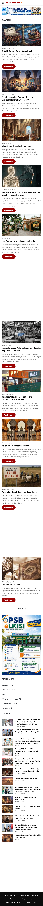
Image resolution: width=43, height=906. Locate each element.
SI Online (35, 895)
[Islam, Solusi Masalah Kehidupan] (21, 130)
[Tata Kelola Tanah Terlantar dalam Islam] (21, 476)
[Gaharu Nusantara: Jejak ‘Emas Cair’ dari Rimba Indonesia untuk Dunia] (7, 772)
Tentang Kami (15, 899)
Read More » (8, 66)
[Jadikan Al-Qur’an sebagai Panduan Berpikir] (7, 809)
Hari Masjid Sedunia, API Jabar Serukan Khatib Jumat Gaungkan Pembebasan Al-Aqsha (26, 827)
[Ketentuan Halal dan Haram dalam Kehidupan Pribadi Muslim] (21, 381)
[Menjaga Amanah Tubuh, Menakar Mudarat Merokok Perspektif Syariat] (21, 176)
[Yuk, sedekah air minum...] (21, 11)
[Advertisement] (21, 288)
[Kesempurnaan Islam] (21, 568)
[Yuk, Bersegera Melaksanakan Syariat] (21, 225)
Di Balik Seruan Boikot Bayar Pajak (17, 51)
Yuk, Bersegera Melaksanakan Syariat (18, 241)
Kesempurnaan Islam (11, 585)
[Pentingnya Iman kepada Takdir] (7, 781)
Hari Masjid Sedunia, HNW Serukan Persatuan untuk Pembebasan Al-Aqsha (27, 751)
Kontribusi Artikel (30, 902)
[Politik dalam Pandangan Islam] (21, 430)
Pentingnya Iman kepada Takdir (26, 778)
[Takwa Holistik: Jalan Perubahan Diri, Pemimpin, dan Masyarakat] (7, 819)
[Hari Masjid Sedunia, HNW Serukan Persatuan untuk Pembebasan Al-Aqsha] (7, 752)
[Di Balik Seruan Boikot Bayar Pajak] (21, 35)
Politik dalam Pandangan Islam (15, 446)
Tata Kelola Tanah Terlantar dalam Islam (19, 492)
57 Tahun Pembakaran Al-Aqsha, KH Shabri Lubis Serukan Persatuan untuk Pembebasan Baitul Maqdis (27, 722)
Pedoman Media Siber (14, 902)
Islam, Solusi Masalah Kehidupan (16, 146)
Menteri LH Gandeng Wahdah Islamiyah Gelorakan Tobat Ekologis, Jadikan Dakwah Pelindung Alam (28, 741)
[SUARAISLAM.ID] (13, 2)
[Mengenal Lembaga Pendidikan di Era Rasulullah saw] (7, 838)
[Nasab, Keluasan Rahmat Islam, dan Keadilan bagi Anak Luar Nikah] (21, 332)
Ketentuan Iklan (27, 899)
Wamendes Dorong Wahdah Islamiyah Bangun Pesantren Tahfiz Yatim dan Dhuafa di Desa (27, 761)
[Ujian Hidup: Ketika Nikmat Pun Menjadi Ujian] (7, 800)
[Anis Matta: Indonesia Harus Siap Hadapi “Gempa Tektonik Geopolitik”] (7, 732)
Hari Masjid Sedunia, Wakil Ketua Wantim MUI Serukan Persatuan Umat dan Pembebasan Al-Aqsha (28, 789)
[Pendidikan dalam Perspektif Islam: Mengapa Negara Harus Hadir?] (21, 81)
